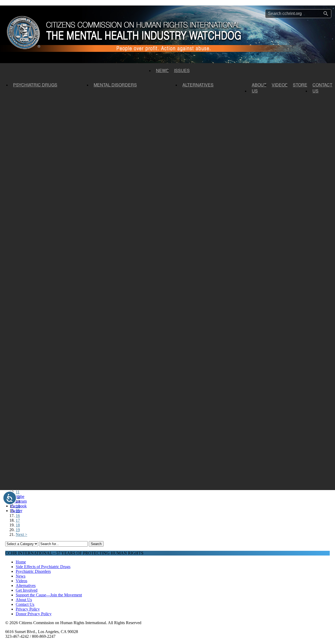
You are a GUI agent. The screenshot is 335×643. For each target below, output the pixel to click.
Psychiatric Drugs (35, 85)
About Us (259, 88)
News (162, 70)
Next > (21, 534)
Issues (182, 70)
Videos (280, 85)
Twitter (16, 510)
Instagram (18, 501)
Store (300, 85)
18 (18, 525)
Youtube (17, 496)
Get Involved (26, 590)
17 (18, 520)
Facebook (18, 506)
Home (21, 562)
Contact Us (322, 88)
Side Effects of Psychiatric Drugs (43, 566)
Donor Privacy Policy (34, 614)
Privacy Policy (28, 609)
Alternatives (198, 85)
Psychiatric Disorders (33, 571)
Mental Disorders (115, 85)
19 (18, 529)
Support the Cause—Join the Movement (49, 595)
